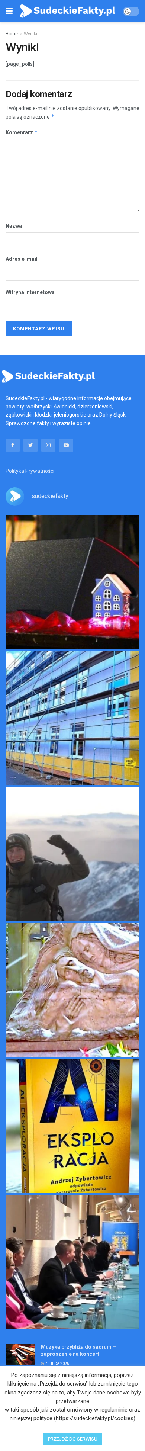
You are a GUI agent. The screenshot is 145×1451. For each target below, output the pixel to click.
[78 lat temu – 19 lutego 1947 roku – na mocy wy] (72, 990)
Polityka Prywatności (30, 471)
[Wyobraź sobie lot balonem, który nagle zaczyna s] (72, 1126)
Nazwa (14, 226)
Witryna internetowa (30, 292)
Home (12, 33)
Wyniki (30, 33)
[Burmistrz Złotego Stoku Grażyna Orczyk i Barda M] (72, 1262)
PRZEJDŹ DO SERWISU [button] (72, 1439)
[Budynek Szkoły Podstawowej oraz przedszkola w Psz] (72, 718)
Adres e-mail (22, 259)
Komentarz (22, 132)
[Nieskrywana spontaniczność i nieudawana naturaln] (72, 582)
